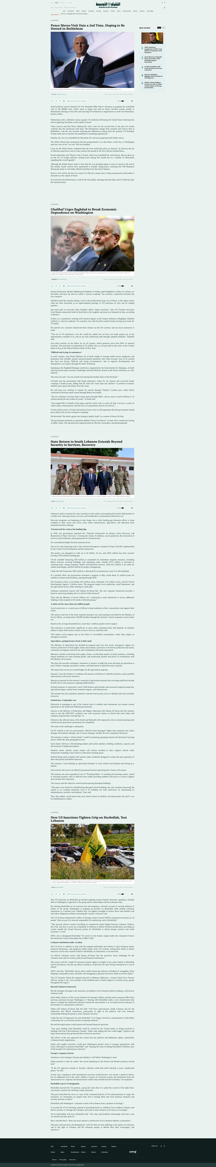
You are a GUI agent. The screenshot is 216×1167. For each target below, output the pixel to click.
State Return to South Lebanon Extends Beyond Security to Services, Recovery (86, 443)
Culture (113, 11)
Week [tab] (163, 27)
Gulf (64, 11)
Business (105, 11)
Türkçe (62, 2)
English (57, 2)
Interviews (91, 11)
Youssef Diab (59, 887)
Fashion (135, 11)
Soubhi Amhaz (60, 501)
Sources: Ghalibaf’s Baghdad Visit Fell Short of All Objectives (153, 76)
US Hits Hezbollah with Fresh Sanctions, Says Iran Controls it (153, 68)
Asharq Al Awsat (61, 94)
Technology (150, 11)
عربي (52, 2)
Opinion (84, 11)
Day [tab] (159, 27)
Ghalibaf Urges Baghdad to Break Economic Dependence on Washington (82, 14)
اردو (66, 2)
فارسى (70, 2)
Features (142, 11)
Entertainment (127, 11)
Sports (119, 11)
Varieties (98, 11)
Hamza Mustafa (61, 279)
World (77, 11)
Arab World (71, 11)
